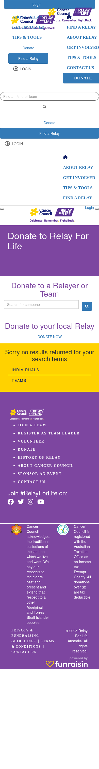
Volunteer (31, 441)
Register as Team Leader (49, 433)
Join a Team (32, 425)
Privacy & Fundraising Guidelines (25, 636)
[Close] (97, 209)
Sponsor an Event (40, 474)
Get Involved (28, 27)
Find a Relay (28, 58)
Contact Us (32, 482)
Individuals (25, 369)
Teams (19, 380)
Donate (28, 47)
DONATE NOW (50, 336)
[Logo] (70, 15)
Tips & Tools (27, 37)
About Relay (27, 17)
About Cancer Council (46, 466)
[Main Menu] (2, 209)
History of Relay (39, 457)
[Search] (44, 106)
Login (25, 68)
